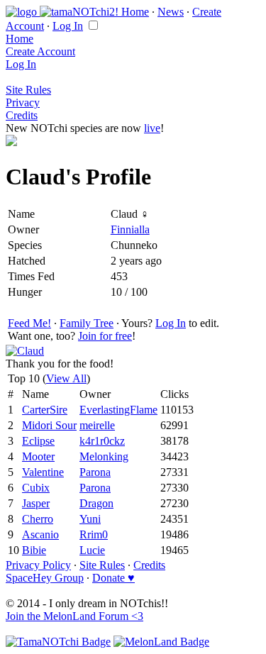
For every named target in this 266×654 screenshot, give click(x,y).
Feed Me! (29, 323)
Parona (95, 472)
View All (66, 378)
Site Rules (28, 90)
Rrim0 (93, 534)
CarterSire (44, 410)
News (170, 12)
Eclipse (38, 441)
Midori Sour (49, 425)
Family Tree (86, 323)
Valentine (43, 472)
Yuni (90, 519)
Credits (22, 115)
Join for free (105, 336)
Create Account (40, 51)
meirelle (97, 425)
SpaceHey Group (45, 578)
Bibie (34, 550)
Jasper (36, 503)
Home (135, 12)
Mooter (38, 456)
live (152, 128)
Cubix (36, 488)
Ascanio (40, 534)
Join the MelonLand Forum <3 (74, 616)
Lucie (92, 550)
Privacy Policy (38, 565)
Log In (67, 26)
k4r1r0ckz (102, 441)
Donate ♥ (113, 578)
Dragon (96, 503)
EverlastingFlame (118, 410)
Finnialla (130, 229)
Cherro (37, 519)
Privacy (23, 102)
